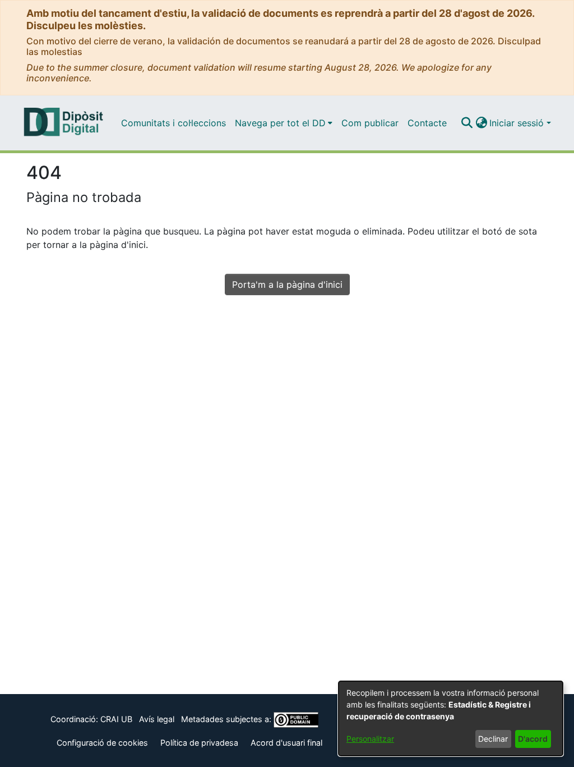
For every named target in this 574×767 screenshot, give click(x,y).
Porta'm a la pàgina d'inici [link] (287, 284)
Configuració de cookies (102, 742)
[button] (467, 123)
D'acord (533, 738)
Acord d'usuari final (286, 742)
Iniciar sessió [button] (518, 122)
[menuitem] (283, 123)
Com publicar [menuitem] (370, 122)
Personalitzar (370, 738)
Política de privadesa (199, 742)
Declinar (493, 738)
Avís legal (156, 719)
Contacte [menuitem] (427, 122)
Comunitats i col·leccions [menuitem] (173, 122)
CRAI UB (116, 719)
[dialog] (451, 718)
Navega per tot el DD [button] (280, 122)
